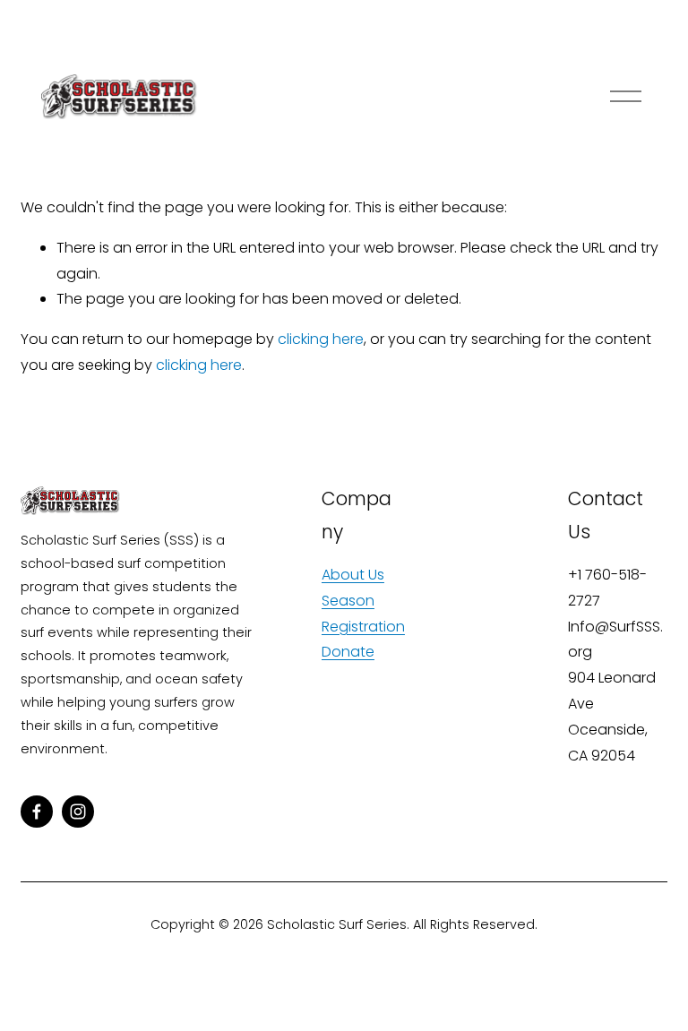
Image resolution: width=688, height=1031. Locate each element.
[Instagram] (78, 811)
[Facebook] (37, 811)
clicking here (321, 339)
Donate (348, 651)
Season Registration (363, 613)
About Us (353, 574)
